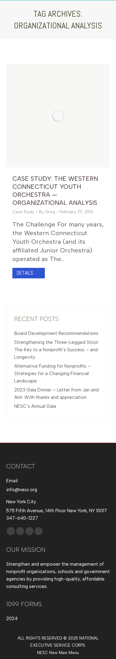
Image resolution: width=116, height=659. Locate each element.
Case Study (23, 211)
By (47, 211)
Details (25, 272)
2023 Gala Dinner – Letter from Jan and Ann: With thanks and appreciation (56, 393)
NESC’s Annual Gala (35, 406)
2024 (12, 618)
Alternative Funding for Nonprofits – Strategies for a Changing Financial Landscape (52, 373)
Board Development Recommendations (56, 333)
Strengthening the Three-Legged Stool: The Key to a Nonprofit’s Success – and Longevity (56, 350)
